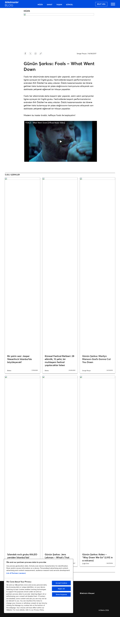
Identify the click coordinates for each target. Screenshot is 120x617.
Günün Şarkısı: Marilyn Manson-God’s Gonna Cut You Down (96, 359)
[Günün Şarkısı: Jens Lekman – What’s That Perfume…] (60, 463)
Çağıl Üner (85, 563)
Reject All (61, 589)
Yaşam (59, 4)
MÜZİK (40, 4)
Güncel (69, 4)
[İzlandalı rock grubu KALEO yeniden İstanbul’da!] (22, 463)
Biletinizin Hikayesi (87, 593)
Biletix (9, 370)
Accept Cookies (61, 583)
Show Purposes (61, 594)
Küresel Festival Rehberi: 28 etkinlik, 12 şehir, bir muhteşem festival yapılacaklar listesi (59, 360)
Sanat (49, 4)
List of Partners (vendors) (16, 573)
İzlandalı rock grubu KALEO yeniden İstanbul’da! (22, 556)
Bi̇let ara (101, 4)
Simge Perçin (81, 53)
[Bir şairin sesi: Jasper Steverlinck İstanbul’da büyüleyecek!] (22, 265)
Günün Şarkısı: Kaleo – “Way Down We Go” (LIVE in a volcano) (97, 557)
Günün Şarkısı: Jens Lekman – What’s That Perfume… (57, 557)
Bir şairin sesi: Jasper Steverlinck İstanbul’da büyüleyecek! (19, 359)
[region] (38, 586)
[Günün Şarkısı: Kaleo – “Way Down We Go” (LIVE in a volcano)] (97, 463)
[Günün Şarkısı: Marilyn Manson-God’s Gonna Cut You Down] (97, 265)
